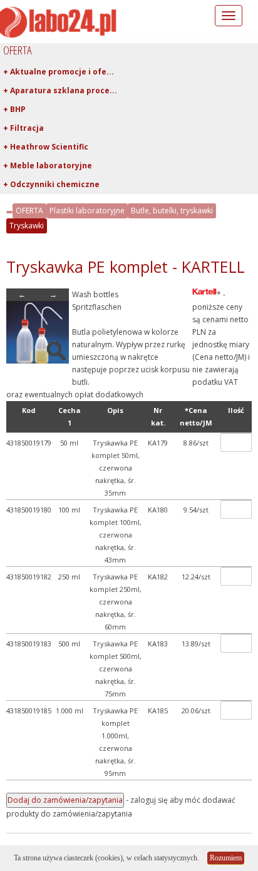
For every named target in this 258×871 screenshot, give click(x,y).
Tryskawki (26, 225)
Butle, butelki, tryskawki (172, 210)
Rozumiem (226, 857)
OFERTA (29, 210)
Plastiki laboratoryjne (87, 210)
